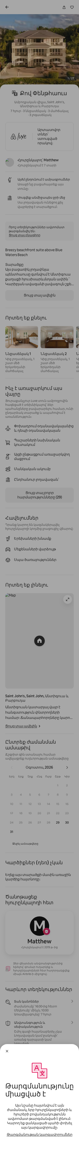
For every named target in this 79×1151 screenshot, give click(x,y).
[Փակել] (7, 1051)
